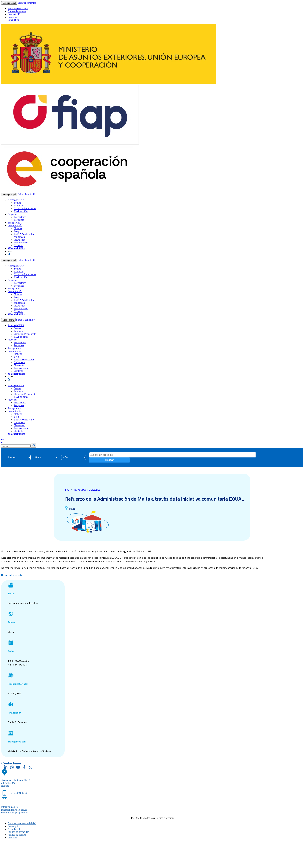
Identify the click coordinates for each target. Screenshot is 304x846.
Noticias (18, 228)
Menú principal (9, 3)
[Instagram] (12, 767)
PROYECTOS (80, 490)
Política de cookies (17, 834)
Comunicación (15, 225)
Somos (17, 202)
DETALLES (94, 490)
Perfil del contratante (18, 8)
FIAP (68, 490)
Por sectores (20, 217)
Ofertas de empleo (17, 11)
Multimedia (19, 237)
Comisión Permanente (25, 208)
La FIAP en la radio (24, 234)
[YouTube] (18, 767)
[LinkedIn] (6, 767)
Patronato (18, 205)
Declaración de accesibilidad (22, 823)
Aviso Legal (14, 829)
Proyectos (12, 214)
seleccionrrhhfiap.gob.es (14, 809)
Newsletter (19, 239)
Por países (19, 219)
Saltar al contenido (27, 2)
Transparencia (15, 222)
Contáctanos (11, 763)
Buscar (109, 459)
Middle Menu (8, 320)
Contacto (12, 17)
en (2, 439)
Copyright (13, 826)
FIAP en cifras (21, 211)
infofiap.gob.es (9, 807)
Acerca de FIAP (16, 200)
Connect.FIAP (15, 14)
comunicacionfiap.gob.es (14, 812)
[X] (30, 767)
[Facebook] (24, 767)
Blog (16, 231)
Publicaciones (21, 242)
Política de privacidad (18, 832)
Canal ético (13, 19)
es (2, 442)
